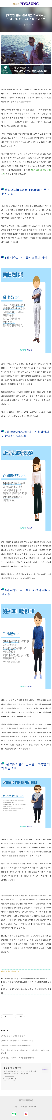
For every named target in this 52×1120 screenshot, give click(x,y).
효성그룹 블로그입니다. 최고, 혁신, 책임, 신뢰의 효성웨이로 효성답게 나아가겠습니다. (20, 1072)
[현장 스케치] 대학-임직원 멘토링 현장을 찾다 (17, 1045)
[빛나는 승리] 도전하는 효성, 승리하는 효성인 (17, 1040)
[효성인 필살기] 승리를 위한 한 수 (13, 1035)
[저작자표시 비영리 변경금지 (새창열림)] (28, 1016)
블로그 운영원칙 (31, 1106)
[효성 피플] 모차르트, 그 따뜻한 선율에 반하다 (17, 1057)
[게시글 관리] (11, 1016)
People (21, 25)
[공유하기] (8, 1016)
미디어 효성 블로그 (12, 1068)
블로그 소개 (19, 1106)
